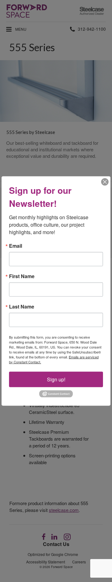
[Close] (105, 181)
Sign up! (56, 379)
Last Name (21, 306)
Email (15, 245)
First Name (22, 275)
